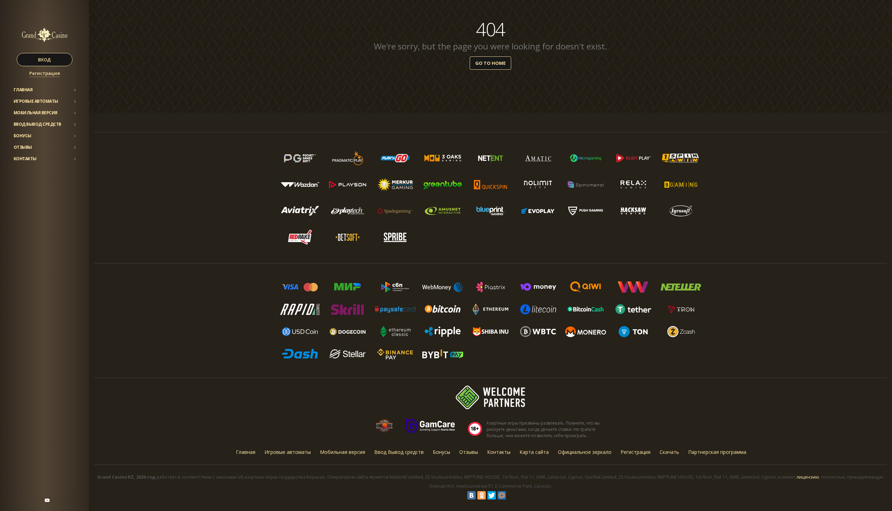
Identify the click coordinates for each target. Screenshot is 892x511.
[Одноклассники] (481, 495)
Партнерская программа (717, 452)
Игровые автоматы (36, 101)
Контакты (25, 159)
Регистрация (44, 73)
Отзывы (23, 147)
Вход (44, 59)
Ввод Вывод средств (37, 124)
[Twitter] (491, 495)
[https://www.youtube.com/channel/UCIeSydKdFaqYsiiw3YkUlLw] (47, 500)
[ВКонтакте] (471, 495)
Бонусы (22, 136)
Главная (23, 90)
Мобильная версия (35, 113)
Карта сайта (534, 452)
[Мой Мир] (502, 495)
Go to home (490, 63)
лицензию (808, 477)
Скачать (669, 452)
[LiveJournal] (512, 495)
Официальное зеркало (585, 452)
